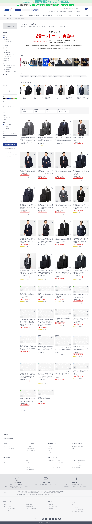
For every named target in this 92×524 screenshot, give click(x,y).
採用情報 (51, 508)
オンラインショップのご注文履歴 (10, 154)
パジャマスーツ (7, 446)
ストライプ (28, 462)
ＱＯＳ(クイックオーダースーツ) (78, 460)
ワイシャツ (31, 15)
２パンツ (61, 76)
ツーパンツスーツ (30, 446)
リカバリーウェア (70, 15)
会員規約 (73, 502)
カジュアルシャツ (8, 58)
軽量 (50, 452)
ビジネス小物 (7, 52)
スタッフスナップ (54, 11)
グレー (5, 465)
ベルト (5, 47)
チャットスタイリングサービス (10, 508)
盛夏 (5, 119)
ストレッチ (68, 76)
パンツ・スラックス (21, 15)
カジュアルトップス (8, 60)
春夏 (40, 76)
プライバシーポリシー (76, 504)
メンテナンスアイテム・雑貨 (10, 71)
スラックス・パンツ (8, 41)
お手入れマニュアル (76, 467)
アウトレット (85, 15)
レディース (26, 10)
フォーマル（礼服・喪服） (80, 76)
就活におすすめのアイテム (54, 460)
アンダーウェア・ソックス (9, 54)
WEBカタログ (52, 465)
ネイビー (5, 460)
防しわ (50, 450)
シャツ (5, 43)
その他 (78, 15)
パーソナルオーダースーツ (54, 467)
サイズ (4, 74)
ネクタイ (6, 45)
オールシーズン (7, 117)
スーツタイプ (5, 90)
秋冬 (5, 115)
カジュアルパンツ (8, 62)
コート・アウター (60, 15)
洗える (44, 76)
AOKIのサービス (7, 501)
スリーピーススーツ (30, 450)
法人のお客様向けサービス (9, 510)
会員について (6, 504)
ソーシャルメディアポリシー (78, 507)
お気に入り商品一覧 (7, 152)
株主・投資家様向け (53, 506)
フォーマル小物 (7, 67)
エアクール (33, 76)
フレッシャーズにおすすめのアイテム (57, 462)
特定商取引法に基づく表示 (77, 511)
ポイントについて (7, 506)
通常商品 (6, 126)
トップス (38, 15)
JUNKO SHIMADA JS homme (78, 446)
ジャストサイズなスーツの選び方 (78, 462)
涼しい (50, 446)
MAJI (73, 448)
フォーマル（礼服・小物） (48, 15)
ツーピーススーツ (30, 448)
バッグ (5, 50)
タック (4, 85)
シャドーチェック (30, 469)
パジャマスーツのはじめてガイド (78, 465)
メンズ (18, 10)
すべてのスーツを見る (9, 438)
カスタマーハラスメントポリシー (78, 509)
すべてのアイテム (8, 124)
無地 (27, 460)
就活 (50, 76)
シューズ (6, 48)
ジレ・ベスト (7, 69)
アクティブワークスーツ (9, 448)
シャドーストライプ (30, 465)
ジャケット (12, 15)
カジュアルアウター (8, 56)
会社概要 (51, 504)
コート (5, 63)
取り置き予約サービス (31, 506)
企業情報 (50, 501)
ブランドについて (10, 106)
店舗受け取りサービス (31, 504)
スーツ (5, 15)
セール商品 (7, 128)
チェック (28, 467)
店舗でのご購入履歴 (7, 156)
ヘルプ (66, 8)
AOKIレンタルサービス (31, 508)
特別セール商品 (24, 76)
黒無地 (55, 76)
